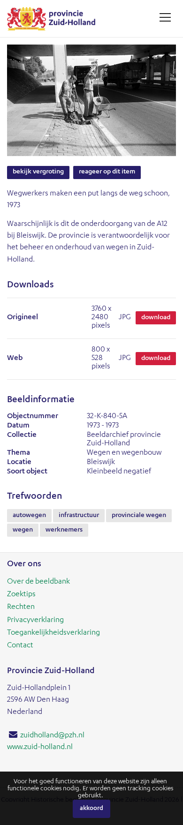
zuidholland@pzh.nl (52, 736)
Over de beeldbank (38, 582)
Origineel (22, 318)
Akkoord (91, 808)
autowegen (29, 515)
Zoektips (21, 595)
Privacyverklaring (35, 620)
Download (155, 318)
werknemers (64, 530)
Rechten (21, 607)
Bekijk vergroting (38, 172)
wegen (23, 530)
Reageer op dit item (107, 172)
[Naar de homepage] (54, 18)
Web (15, 358)
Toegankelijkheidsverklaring (53, 633)
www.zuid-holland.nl (40, 747)
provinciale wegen (139, 515)
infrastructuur (79, 515)
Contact (20, 646)
